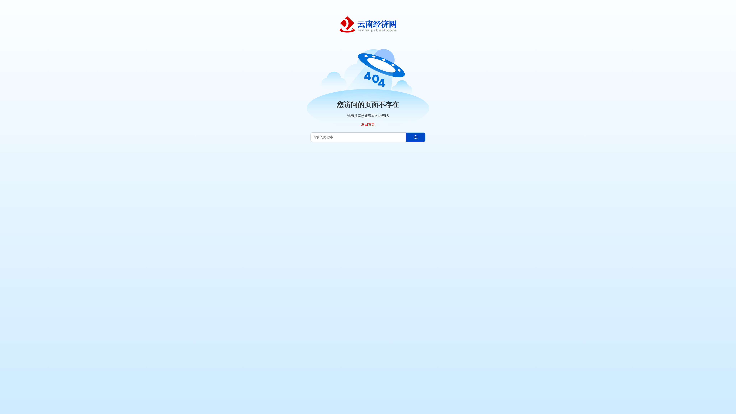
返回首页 (368, 124)
